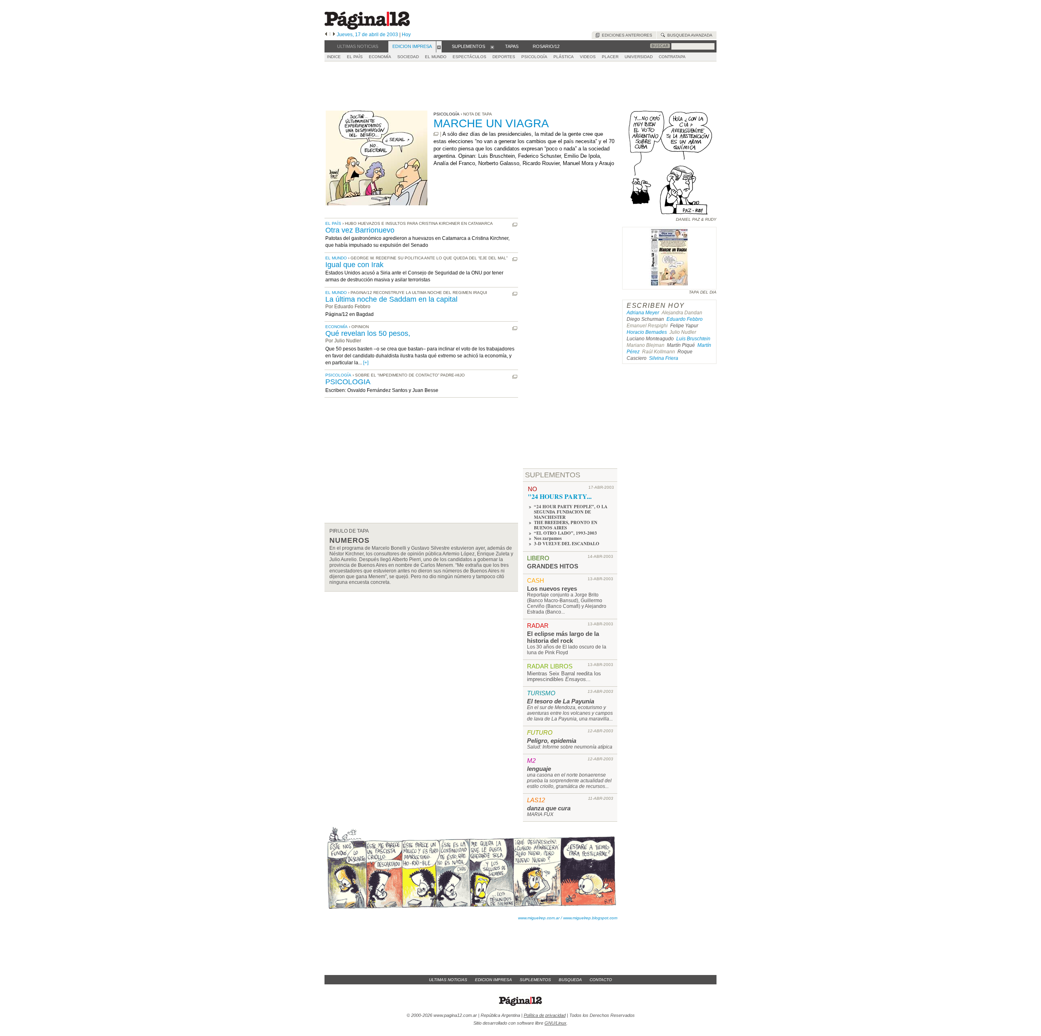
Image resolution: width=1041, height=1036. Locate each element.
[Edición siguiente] (334, 34)
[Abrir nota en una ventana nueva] (435, 134)
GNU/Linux (555, 1023)
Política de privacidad (545, 1015)
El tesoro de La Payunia (560, 701)
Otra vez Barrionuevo (359, 230)
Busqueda (570, 979)
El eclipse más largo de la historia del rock (563, 637)
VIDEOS (588, 56)
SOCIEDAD (408, 56)
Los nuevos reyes (552, 588)
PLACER (610, 56)
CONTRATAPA (672, 56)
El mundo (336, 258)
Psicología (338, 375)
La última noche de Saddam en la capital (391, 299)
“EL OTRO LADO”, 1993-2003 (565, 533)
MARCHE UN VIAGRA (491, 123)
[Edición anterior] (325, 34)
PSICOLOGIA (347, 382)
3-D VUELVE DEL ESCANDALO (566, 543)
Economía (336, 326)
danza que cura (549, 808)
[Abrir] (439, 46)
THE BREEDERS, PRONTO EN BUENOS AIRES (565, 525)
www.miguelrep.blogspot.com (590, 918)
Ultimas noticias (448, 979)
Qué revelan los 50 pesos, (367, 333)
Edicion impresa (493, 979)
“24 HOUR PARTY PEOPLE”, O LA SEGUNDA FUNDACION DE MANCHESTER (571, 511)
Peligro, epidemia (551, 740)
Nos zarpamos (548, 538)
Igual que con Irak (354, 265)
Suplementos (535, 979)
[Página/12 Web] (367, 28)
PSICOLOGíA (534, 56)
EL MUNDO (435, 56)
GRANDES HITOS (552, 566)
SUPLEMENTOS (552, 475)
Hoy (406, 34)
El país (333, 223)
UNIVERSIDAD (639, 56)
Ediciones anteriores (625, 35)
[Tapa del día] (669, 286)
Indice (334, 56)
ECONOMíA (380, 56)
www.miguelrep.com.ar (539, 918)
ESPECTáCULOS (469, 56)
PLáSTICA (563, 56)
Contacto (601, 979)
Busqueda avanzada (688, 35)
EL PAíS (355, 56)
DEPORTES (503, 56)
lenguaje (539, 768)
